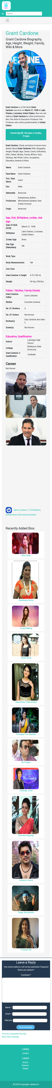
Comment (26, 975)
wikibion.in (34, 1084)
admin (16, 510)
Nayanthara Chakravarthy (26, 702)
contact (25, 1053)
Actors (25, 1062)
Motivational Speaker (27, 514)
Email (8, 1014)
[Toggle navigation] (7, 20)
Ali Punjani (26, 762)
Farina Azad (26, 658)
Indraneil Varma (26, 880)
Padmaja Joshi (26, 790)
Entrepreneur (11, 514)
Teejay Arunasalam (26, 912)
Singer (25, 1068)
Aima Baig (26, 555)
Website (8, 1020)
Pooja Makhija (26, 628)
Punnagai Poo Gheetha (26, 734)
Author (37, 510)
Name (8, 1007)
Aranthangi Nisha (26, 600)
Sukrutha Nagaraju (26, 835)
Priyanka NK (26, 950)
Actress (25, 1065)
